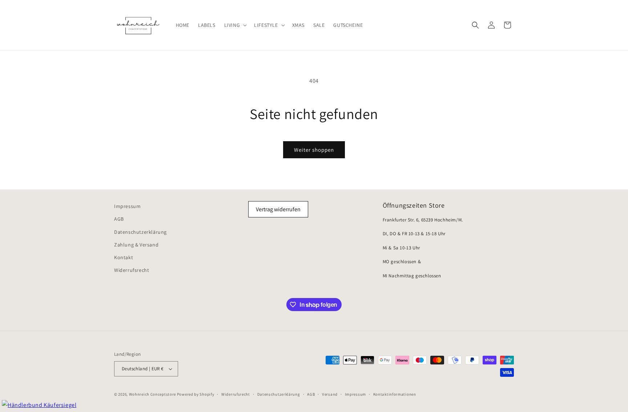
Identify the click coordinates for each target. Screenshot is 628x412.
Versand (330, 394)
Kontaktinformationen (394, 394)
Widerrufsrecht (131, 270)
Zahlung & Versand (136, 244)
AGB (119, 219)
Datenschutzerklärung (140, 232)
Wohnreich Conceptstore (152, 394)
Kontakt (123, 257)
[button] (235, 25)
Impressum (127, 206)
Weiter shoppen (314, 149)
